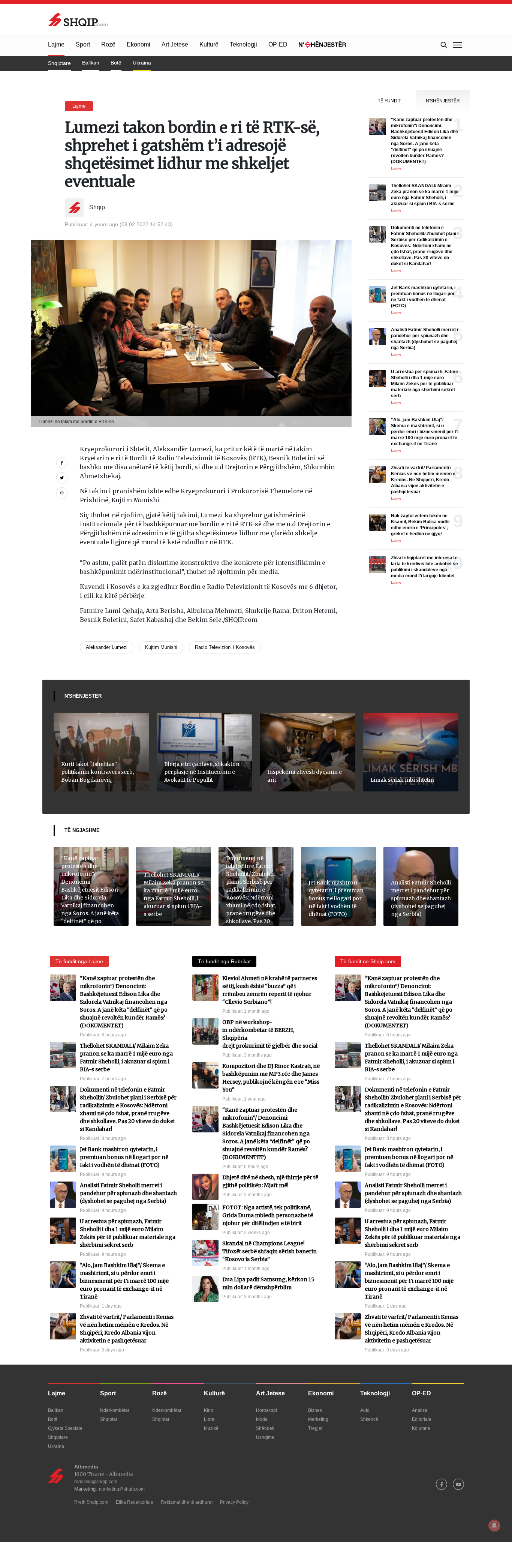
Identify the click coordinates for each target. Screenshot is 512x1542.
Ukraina (142, 63)
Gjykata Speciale (65, 1428)
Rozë (108, 44)
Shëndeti (265, 1428)
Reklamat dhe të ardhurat (187, 1502)
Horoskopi (266, 1410)
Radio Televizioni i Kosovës (225, 647)
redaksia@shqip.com (95, 1481)
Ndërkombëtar (114, 1410)
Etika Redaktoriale (134, 1502)
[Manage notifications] (494, 1525)
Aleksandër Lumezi (106, 647)
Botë (116, 63)
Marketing (318, 1419)
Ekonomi (138, 44)
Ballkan (90, 63)
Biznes (315, 1410)
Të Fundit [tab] (389, 101)
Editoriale (421, 1419)
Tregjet (315, 1428)
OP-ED (277, 44)
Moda (262, 1419)
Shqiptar (108, 1419)
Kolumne (421, 1428)
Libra (209, 1419)
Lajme (56, 44)
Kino (208, 1410)
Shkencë (369, 1419)
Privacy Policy (234, 1502)
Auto (365, 1410)
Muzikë (211, 1428)
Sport (83, 44)
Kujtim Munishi (161, 647)
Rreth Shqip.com (91, 1502)
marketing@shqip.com (122, 1489)
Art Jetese (175, 44)
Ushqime (265, 1437)
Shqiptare (59, 63)
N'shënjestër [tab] (443, 101)
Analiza (419, 1410)
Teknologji (243, 44)
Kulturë (209, 44)
